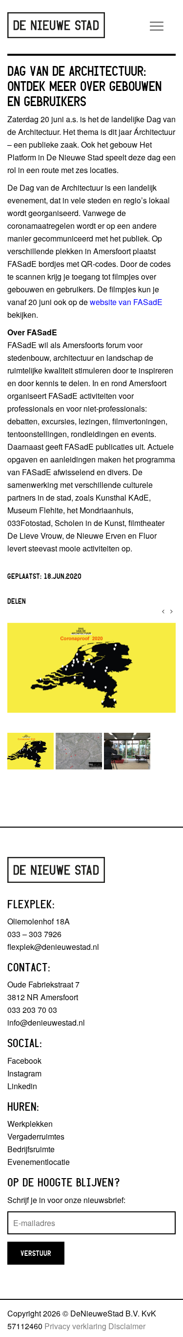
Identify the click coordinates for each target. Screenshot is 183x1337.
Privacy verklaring (75, 1326)
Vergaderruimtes (35, 1136)
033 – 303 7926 (34, 934)
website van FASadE (126, 301)
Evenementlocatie (38, 1161)
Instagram (24, 1073)
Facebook (24, 1060)
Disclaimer (126, 1326)
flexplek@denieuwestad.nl (53, 946)
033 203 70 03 (32, 1009)
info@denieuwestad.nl (46, 1022)
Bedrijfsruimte (31, 1149)
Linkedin (22, 1086)
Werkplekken (30, 1123)
